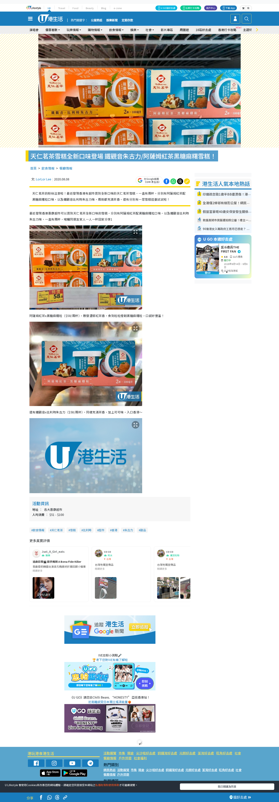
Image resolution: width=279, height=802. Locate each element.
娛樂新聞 (112, 20)
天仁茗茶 (57, 530)
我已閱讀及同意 (227, 786)
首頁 (33, 168)
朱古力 (129, 530)
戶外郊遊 (125, 758)
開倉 (130, 753)
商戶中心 (210, 7)
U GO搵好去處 (168, 7)
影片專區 (167, 29)
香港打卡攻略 (227, 29)
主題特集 (249, 29)
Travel (61, 8)
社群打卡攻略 (192, 7)
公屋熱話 (96, 20)
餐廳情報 (65, 168)
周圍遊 (184, 29)
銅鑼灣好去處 (167, 753)
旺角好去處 (224, 753)
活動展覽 (109, 753)
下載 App (230, 7)
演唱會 (34, 29)
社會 (238, 753)
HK (49, 8)
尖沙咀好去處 (145, 753)
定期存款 (127, 20)
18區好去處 (203, 29)
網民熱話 (109, 770)
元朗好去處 (187, 753)
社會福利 (140, 758)
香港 (114, 530)
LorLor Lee (43, 179)
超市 (101, 530)
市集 (122, 753)
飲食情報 (48, 168)
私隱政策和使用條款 (107, 785)
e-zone (118, 8)
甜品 (143, 530)
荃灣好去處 (206, 753)
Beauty (90, 8)
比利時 (87, 530)
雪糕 (73, 530)
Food (75, 8)
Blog (103, 8)
